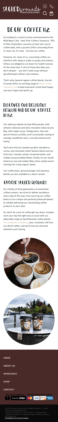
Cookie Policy (41, 412)
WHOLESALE (10, 373)
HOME (7, 357)
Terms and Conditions (13, 412)
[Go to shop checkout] (51, 13)
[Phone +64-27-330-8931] (51, 6)
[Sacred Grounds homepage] (22, 9)
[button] (45, 13)
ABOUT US (9, 365)
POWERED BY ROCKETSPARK (16, 418)
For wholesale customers (15, 222)
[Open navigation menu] (45, 6)
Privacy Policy (28, 412)
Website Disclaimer (13, 414)
